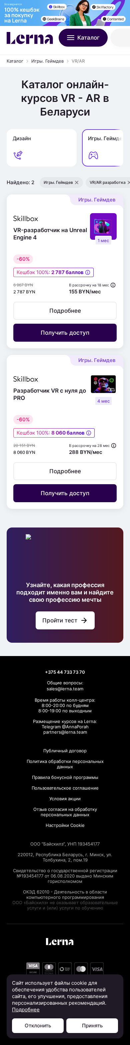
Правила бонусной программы (65, 777)
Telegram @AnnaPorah (65, 726)
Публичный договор (65, 750)
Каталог (15, 61)
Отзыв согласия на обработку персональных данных (65, 812)
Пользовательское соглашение (65, 788)
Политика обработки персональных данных (65, 764)
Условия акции (65, 798)
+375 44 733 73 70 (65, 672)
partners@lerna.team (65, 732)
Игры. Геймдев (47, 61)
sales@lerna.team (65, 688)
